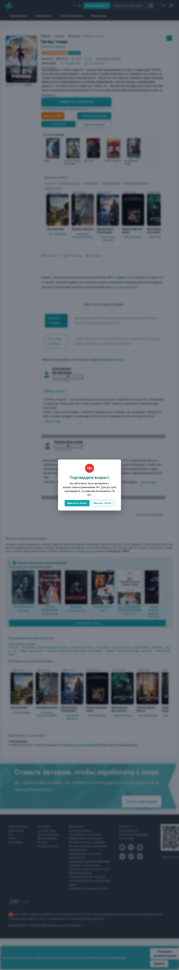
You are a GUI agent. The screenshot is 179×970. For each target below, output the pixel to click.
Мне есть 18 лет (77, 503)
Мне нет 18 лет (103, 503)
